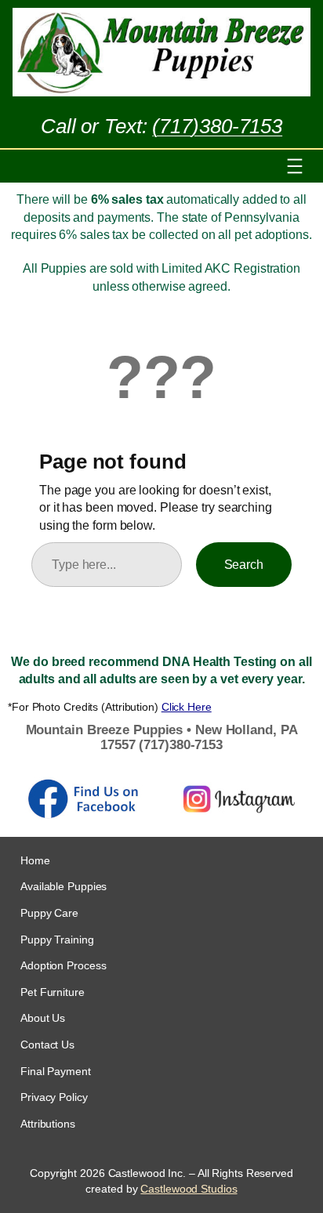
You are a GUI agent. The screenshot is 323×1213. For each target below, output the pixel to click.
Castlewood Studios (188, 1188)
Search (243, 564)
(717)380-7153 (217, 126)
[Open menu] (294, 166)
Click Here (187, 707)
